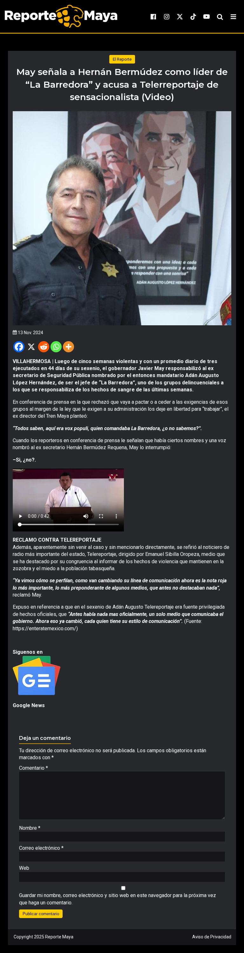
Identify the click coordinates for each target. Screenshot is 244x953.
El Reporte (122, 59)
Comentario (33, 768)
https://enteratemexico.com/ (44, 628)
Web (24, 868)
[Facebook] (18, 346)
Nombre (29, 828)
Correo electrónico (41, 848)
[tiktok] (193, 16)
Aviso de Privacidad (211, 936)
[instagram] (166, 16)
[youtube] (206, 16)
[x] (180, 16)
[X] (31, 346)
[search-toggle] (220, 16)
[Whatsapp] (56, 346)
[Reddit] (43, 346)
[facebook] (153, 16)
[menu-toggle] (233, 16)
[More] (68, 346)
